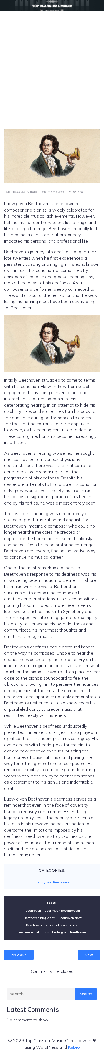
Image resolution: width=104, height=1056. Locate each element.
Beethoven (33, 911)
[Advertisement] (52, 66)
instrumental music (34, 932)
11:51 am (76, 192)
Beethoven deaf (70, 918)
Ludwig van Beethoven (52, 882)
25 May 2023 (53, 192)
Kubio (74, 1047)
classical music (67, 925)
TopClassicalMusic (20, 192)
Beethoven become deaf (62, 911)
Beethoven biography (39, 918)
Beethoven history (39, 925)
